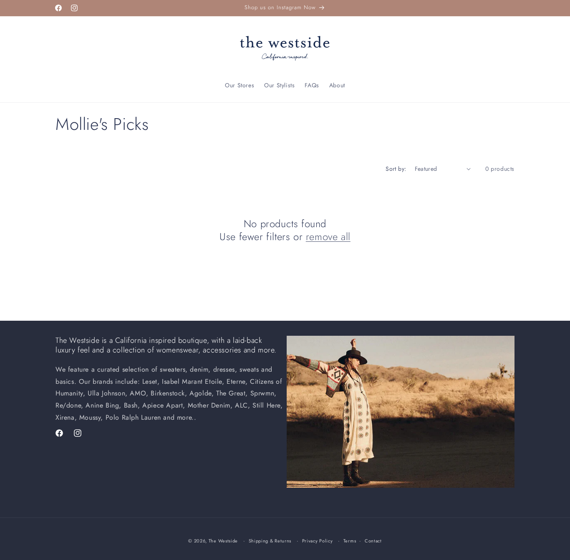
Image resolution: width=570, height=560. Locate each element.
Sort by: (396, 169)
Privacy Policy (317, 540)
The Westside (223, 540)
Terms (349, 540)
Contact (373, 540)
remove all (328, 236)
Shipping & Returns (270, 540)
